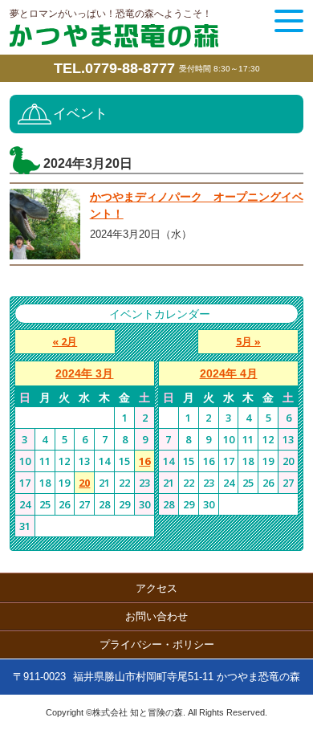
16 (144, 461)
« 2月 (64, 341)
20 (84, 482)
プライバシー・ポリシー (157, 644)
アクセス (156, 588)
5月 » (248, 341)
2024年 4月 (229, 373)
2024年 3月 (84, 373)
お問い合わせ (156, 616)
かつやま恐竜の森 (114, 35)
